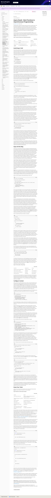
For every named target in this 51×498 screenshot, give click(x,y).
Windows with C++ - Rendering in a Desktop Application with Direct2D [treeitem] (5, 34)
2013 (25, 11)
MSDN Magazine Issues (21, 11)
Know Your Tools (44, 15)
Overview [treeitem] (3, 16)
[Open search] (47, 6)
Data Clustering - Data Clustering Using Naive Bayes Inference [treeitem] (5, 39)
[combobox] (5, 12)
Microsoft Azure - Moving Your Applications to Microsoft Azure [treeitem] (5, 37)
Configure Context (45, 14)
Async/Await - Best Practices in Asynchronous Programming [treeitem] (4, 43)
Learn (14, 11)
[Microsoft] (1, 6)
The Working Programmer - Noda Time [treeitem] (5, 77)
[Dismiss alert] (49, 1)
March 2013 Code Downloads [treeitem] (4, 31)
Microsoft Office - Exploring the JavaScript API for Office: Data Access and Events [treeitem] (5, 52)
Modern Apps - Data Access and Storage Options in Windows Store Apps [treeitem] (5, 55)
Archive (17, 11)
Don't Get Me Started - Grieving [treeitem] (5, 46)
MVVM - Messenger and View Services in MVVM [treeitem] (5, 29)
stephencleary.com (16, 483)
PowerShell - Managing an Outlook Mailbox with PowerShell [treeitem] (5, 66)
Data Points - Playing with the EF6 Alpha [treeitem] (5, 23)
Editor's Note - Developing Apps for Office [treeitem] (5, 68)
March (27, 11)
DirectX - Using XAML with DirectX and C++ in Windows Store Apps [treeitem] (5, 63)
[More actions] (36, 11)
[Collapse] (8, 11)
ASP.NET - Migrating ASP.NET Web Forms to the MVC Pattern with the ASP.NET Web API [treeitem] (5, 26)
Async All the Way (45, 13)
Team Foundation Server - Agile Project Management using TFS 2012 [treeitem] (5, 48)
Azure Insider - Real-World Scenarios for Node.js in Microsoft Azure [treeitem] (5, 75)
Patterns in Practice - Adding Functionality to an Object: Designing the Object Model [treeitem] (5, 71)
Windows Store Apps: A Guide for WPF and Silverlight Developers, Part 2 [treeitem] (5, 59)
